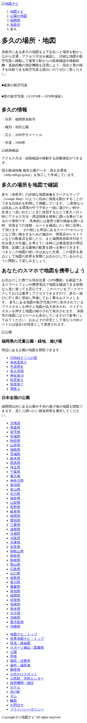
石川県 (15, 494)
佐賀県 (15, 600)
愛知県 (15, 520)
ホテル (15, 687)
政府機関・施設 (22, 683)
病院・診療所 (20, 661)
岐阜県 (15, 511)
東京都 (15, 476)
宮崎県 (15, 617)
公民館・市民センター (27, 678)
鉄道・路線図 (20, 643)
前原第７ (17, 384)
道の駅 (15, 692)
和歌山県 (17, 551)
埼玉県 (15, 467)
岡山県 (15, 564)
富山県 (15, 489)
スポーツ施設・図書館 (27, 647)
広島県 (15, 569)
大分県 (15, 613)
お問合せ (17, 705)
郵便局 (15, 669)
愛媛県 (15, 586)
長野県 (15, 507)
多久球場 (17, 371)
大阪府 (15, 538)
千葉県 (15, 472)
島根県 (15, 560)
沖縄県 (15, 626)
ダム (13, 696)
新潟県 (15, 485)
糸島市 (15, 25)
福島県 (15, 449)
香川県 (15, 582)
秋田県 (15, 441)
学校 (13, 656)
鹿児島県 (17, 622)
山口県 (15, 573)
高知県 (15, 591)
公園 (13, 652)
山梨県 (15, 502)
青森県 (15, 427)
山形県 (15, 445)
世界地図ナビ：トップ (27, 638)
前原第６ (17, 380)
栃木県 (15, 458)
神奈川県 (17, 480)
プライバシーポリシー (27, 709)
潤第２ (15, 389)
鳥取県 (15, 556)
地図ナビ (17, 11)
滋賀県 (15, 529)
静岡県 (15, 516)
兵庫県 (15, 542)
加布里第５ (18, 362)
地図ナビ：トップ (23, 634)
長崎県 (15, 604)
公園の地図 (18, 16)
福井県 (15, 498)
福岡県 (15, 20)
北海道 (15, 423)
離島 (13, 700)
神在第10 (17, 375)
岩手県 (15, 432)
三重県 (15, 525)
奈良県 (15, 547)
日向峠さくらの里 (23, 358)
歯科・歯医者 (20, 665)
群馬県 (15, 463)
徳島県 (15, 578)
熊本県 (15, 609)
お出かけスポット (23, 674)
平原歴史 (17, 366)
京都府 (15, 533)
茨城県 (15, 454)
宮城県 (15, 436)
